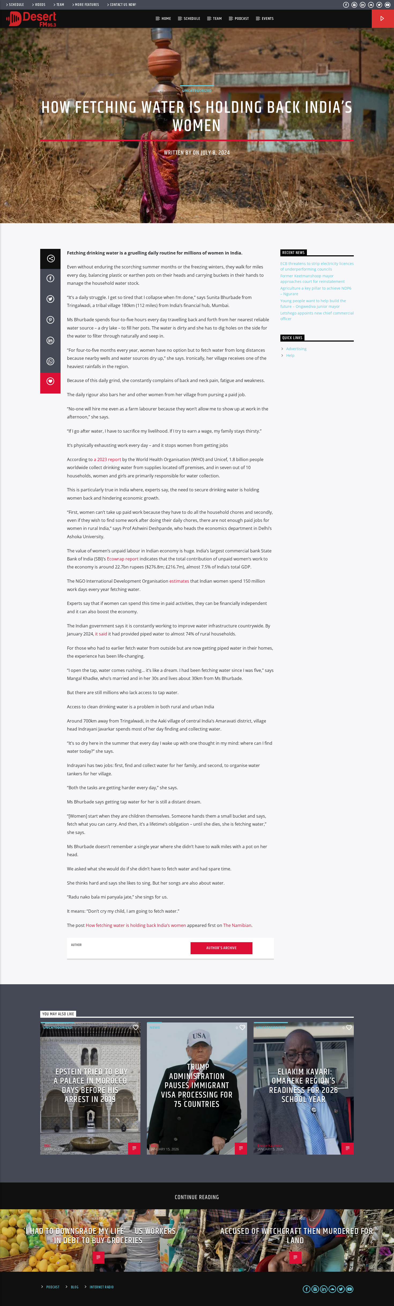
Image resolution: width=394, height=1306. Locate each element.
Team (60, 5)
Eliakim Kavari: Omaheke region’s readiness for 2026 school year (303, 1085)
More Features (87, 5)
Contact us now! (123, 5)
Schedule (16, 5)
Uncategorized (197, 90)
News (155, 1027)
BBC (47, 1145)
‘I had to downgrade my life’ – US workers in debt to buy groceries (100, 1236)
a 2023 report (107, 459)
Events (268, 18)
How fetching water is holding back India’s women (136, 925)
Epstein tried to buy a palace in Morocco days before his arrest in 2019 (91, 1085)
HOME (166, 18)
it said (101, 634)
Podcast (242, 18)
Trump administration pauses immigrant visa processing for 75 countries (197, 1086)
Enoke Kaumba (270, 1145)
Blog (75, 1287)
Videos (40, 5)
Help (290, 355)
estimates (179, 581)
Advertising (296, 348)
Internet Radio (102, 1287)
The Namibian (237, 925)
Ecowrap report (123, 559)
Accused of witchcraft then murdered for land (296, 1236)
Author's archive (221, 948)
